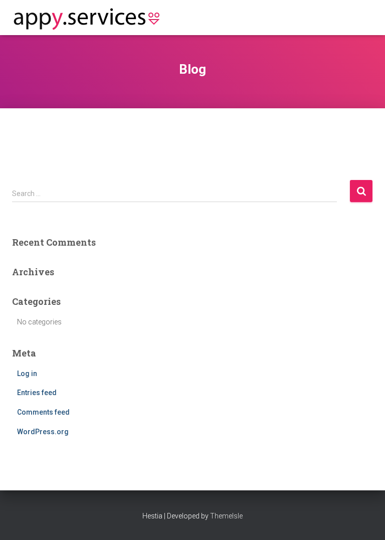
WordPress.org (43, 432)
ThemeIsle (226, 516)
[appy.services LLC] (91, 17)
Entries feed (37, 393)
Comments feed (43, 412)
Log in (27, 374)
